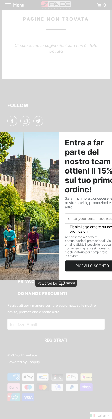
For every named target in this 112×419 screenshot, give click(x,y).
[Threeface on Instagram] (26, 121)
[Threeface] (56, 5)
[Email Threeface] (39, 121)
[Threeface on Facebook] (13, 121)
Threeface (28, 355)
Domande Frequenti (42, 293)
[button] (101, 415)
